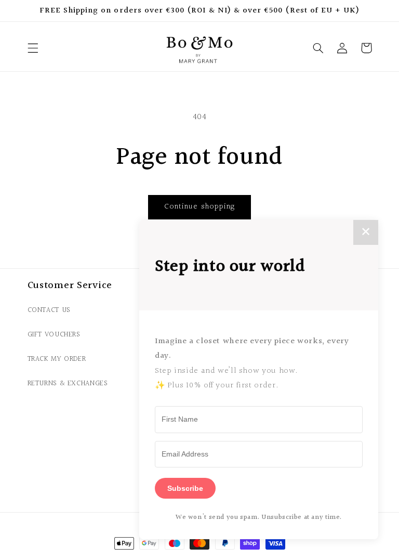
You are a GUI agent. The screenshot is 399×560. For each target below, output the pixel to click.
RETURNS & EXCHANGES (68, 383)
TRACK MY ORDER (57, 359)
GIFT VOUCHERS (54, 335)
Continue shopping (199, 206)
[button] (33, 48)
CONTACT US (49, 310)
